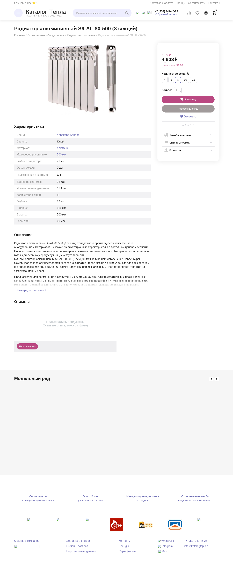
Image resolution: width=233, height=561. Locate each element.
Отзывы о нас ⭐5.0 (26, 3)
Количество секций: (175, 73)
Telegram (167, 546)
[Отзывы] (27, 548)
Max (164, 551)
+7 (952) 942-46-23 (166, 11)
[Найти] (127, 13)
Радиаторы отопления (81, 35)
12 (193, 79)
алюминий (63, 148)
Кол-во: (167, 90)
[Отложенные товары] (197, 13)
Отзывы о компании (26, 540)
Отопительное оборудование (45, 35)
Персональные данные (81, 551)
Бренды (181, 3)
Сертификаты (197, 3)
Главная (19, 35)
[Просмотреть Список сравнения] (189, 13)
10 (185, 79)
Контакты (214, 3)
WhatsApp (167, 540)
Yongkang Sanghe (68, 134)
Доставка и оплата (161, 3)
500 (61, 154)
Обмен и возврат (77, 546)
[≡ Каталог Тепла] (46, 12)
